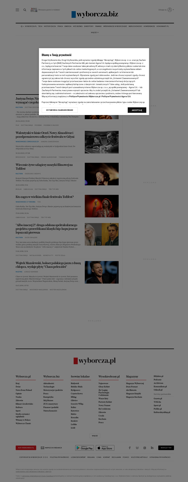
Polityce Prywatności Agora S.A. (116, 96)
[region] (94, 81)
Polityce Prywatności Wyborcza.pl (84, 96)
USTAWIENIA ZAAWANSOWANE (59, 110)
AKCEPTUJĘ (137, 110)
